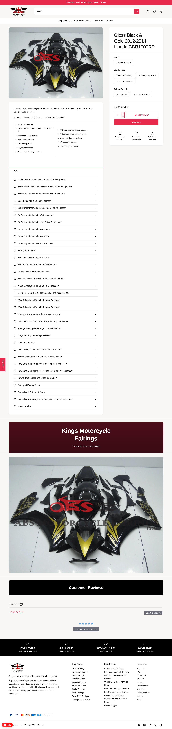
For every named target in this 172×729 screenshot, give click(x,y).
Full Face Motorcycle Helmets (116, 672)
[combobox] (87, 11)
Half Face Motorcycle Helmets (116, 689)
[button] (160, 11)
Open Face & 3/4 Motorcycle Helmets (116, 683)
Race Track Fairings (80, 696)
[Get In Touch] (154, 11)
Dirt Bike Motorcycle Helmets (116, 692)
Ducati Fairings (78, 675)
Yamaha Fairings (79, 682)
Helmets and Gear (81, 21)
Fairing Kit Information (81, 700)
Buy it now (136, 122)
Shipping (140, 682)
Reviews (140, 679)
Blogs (139, 700)
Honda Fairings (78, 669)
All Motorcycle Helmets (113, 669)
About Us (140, 669)
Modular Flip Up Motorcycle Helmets (115, 677)
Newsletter (141, 689)
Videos (140, 696)
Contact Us (141, 675)
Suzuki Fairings (78, 679)
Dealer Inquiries (143, 693)
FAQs (139, 672)
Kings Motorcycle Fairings (22, 725)
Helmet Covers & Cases (114, 696)
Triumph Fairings (79, 686)
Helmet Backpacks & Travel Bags (115, 700)
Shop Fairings (63, 21)
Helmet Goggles (111, 706)
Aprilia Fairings (78, 689)
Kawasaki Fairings (79, 672)
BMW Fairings (78, 693)
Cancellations (142, 686)
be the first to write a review (86, 629)
